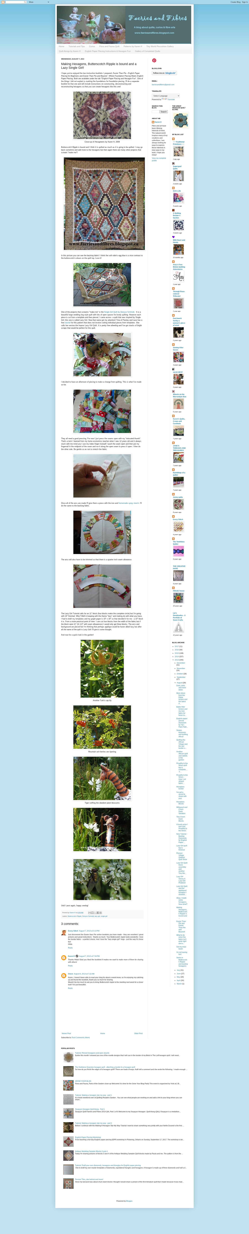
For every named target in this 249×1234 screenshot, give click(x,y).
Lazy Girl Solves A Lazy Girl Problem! (181, 880)
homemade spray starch (129, 503)
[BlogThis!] (92, 912)
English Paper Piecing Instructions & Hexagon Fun (108, 51)
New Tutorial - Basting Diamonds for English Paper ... (181, 838)
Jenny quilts (178, 497)
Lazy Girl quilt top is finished (181, 848)
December (181, 663)
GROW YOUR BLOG (83, 1081)
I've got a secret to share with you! (181, 795)
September (181, 677)
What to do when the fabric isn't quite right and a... (181, 939)
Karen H (71, 956)
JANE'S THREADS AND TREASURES (179, 448)
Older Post (138, 1033)
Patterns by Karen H (133, 46)
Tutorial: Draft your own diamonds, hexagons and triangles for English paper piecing (108, 1165)
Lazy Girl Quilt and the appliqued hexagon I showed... (181, 890)
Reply (70, 948)
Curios (92, 46)
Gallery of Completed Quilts (147, 51)
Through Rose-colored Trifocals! (179, 294)
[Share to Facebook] (97, 912)
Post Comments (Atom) (81, 1038)
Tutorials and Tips (77, 46)
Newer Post (66, 1033)
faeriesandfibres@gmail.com (163, 85)
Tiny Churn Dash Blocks (180, 819)
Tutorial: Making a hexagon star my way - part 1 (93, 1095)
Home (61, 46)
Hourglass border (180, 788)
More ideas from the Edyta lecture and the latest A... (181, 698)
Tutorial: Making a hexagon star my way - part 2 (93, 1123)
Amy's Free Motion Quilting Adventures (179, 267)
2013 (177, 660)
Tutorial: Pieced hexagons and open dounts (92, 1053)
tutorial (67, 323)
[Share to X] (95, 912)
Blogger (129, 1201)
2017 (177, 646)
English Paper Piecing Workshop (88, 1137)
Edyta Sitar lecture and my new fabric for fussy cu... (181, 711)
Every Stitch (73, 931)
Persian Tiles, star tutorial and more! (89, 1179)
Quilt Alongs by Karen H (70, 51)
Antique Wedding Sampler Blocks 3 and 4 (91, 1151)
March (179, 984)
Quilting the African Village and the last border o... (181, 744)
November (181, 668)
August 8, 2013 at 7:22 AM (84, 974)
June (179, 974)
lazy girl (97, 916)
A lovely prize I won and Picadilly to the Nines (182, 827)
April (179, 980)
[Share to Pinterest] (100, 912)
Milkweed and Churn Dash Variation (181, 810)
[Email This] (89, 912)
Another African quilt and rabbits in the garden (182, 756)
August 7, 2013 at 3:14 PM (89, 931)
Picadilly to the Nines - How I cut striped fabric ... (182, 779)
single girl (104, 916)
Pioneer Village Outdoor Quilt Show (181, 856)
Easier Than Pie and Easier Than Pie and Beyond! (181, 926)
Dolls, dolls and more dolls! (181, 688)
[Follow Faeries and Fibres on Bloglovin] (164, 75)
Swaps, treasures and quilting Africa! (182, 733)
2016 (177, 650)
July (178, 970)
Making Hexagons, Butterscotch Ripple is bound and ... (181, 913)
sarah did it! (178, 372)
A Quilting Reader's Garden (177, 215)
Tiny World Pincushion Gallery (160, 46)
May (179, 977)
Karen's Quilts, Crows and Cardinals (179, 421)
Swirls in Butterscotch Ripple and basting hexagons (182, 962)
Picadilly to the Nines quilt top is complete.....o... (182, 767)
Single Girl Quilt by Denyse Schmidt (119, 312)
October (180, 674)
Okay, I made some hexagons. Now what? (181, 901)
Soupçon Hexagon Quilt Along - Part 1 (90, 1109)
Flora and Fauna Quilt (109, 46)
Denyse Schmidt (88, 916)
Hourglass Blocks (180, 803)
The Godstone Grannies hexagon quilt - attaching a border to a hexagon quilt (105, 1067)
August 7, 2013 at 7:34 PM (89, 956)
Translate (171, 100)
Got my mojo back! (181, 948)
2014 (177, 657)
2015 (177, 653)
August (180, 683)
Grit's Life (177, 191)
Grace (70, 974)
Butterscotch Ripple (74, 916)
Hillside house (178, 591)
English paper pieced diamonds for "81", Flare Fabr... (182, 723)
